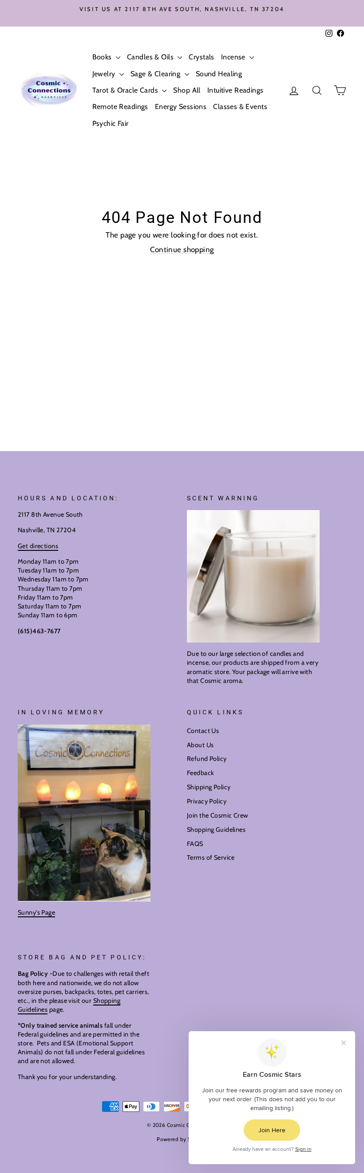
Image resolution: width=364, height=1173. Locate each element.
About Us (200, 745)
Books (103, 57)
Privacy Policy (206, 801)
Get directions (38, 546)
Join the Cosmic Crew (217, 815)
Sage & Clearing (156, 74)
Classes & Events (240, 106)
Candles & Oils (151, 57)
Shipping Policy (208, 787)
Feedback (200, 773)
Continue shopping (182, 249)
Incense (234, 57)
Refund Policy (207, 759)
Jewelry (104, 74)
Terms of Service (211, 857)
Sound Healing (219, 74)
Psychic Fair (110, 123)
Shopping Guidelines (216, 830)
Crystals (201, 57)
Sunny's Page (36, 912)
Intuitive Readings (235, 90)
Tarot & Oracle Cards (126, 90)
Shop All (186, 90)
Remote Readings (120, 106)
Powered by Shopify (182, 1139)
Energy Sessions (180, 106)
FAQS (195, 844)
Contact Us (203, 731)
